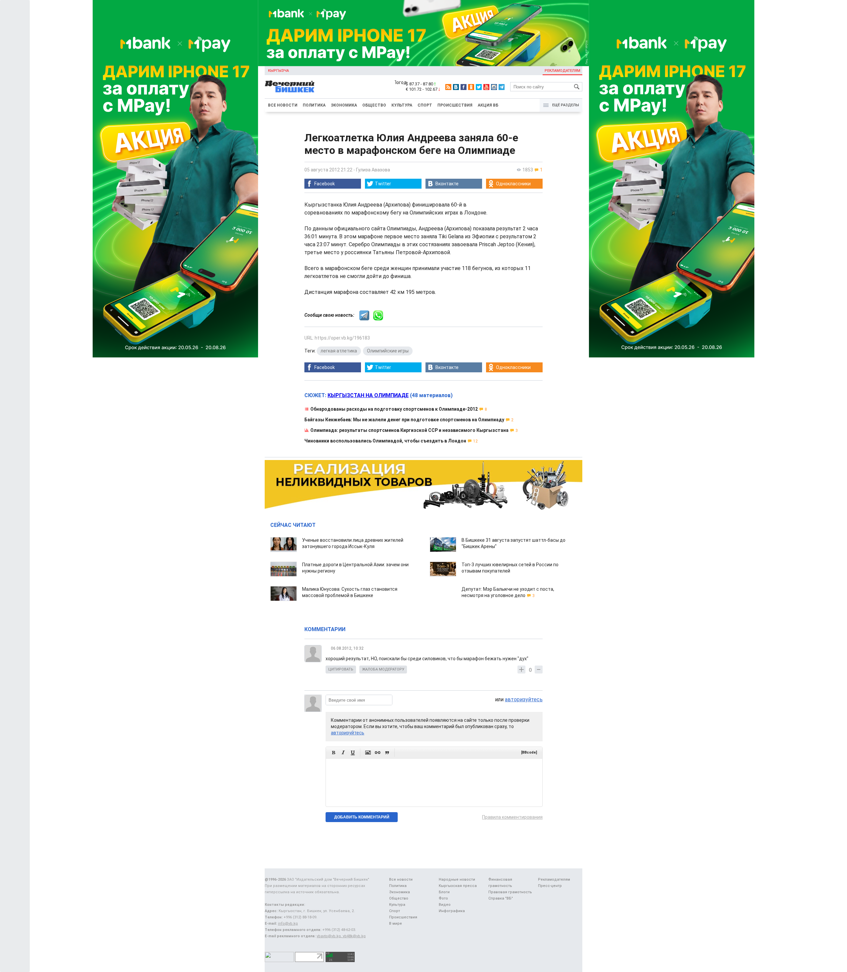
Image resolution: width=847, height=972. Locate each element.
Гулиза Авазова (373, 169)
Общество (374, 105)
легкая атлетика (339, 350)
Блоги (444, 892)
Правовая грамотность (510, 892)
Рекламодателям (562, 71)
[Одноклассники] (471, 87)
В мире (395, 923)
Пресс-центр (550, 886)
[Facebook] (464, 87)
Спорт (425, 105)
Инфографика (452, 911)
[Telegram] (502, 87)
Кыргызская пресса (458, 886)
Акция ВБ (488, 105)
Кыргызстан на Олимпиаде (368, 395)
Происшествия (454, 105)
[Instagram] (494, 87)
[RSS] (448, 87)
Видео (445, 905)
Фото (443, 898)
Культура (401, 105)
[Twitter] (479, 87)
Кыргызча (278, 71)
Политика (314, 105)
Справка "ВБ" (500, 898)
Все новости (282, 105)
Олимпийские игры (388, 350)
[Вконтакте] (456, 87)
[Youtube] (486, 87)
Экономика (344, 105)
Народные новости (457, 879)
